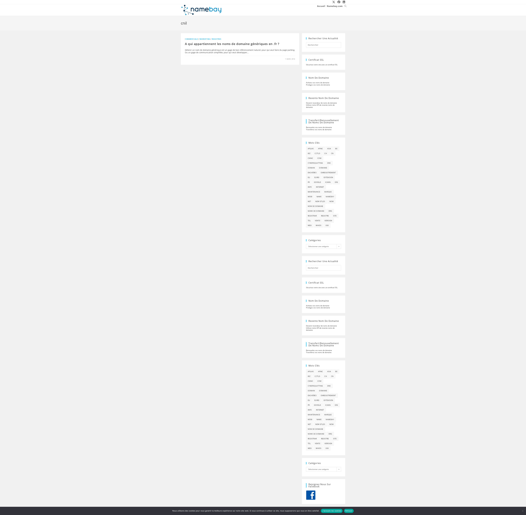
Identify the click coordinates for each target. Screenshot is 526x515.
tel (309, 220)
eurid (316, 177)
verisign (328, 220)
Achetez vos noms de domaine (317, 82)
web (309, 225)
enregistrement (328, 172)
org (330, 211)
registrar (312, 216)
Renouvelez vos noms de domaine (319, 127)
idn (336, 182)
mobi (310, 196)
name (319, 196)
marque (328, 192)
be (336, 148)
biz (309, 153)
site (335, 216)
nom (331, 201)
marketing (205, 39)
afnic (320, 148)
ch (325, 153)
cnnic (310, 158)
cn (332, 153)
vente (317, 220)
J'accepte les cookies (331, 511)
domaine (323, 168)
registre (325, 216)
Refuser (348, 511)
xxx (327, 225)
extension (328, 177)
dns (329, 163)
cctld (317, 153)
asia (329, 148)
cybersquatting (315, 163)
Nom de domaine (315, 206)
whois (318, 225)
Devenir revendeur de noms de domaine (321, 103)
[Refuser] (522, 511)
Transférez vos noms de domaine (318, 129)
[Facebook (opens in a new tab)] (339, 2)
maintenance (314, 192)
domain (311, 168)
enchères (312, 172)
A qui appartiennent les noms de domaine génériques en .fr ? (232, 44)
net (309, 201)
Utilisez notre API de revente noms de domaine (320, 106)
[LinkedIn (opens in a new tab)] (343, 2)
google (317, 182)
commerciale (191, 39)
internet (320, 187)
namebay (330, 196)
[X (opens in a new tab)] (333, 2)
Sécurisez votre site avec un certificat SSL (322, 65)
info (310, 187)
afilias (311, 148)
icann (328, 182)
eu (309, 177)
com (319, 158)
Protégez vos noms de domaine (318, 85)
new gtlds (320, 201)
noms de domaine (316, 211)
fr (309, 182)
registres (216, 39)
